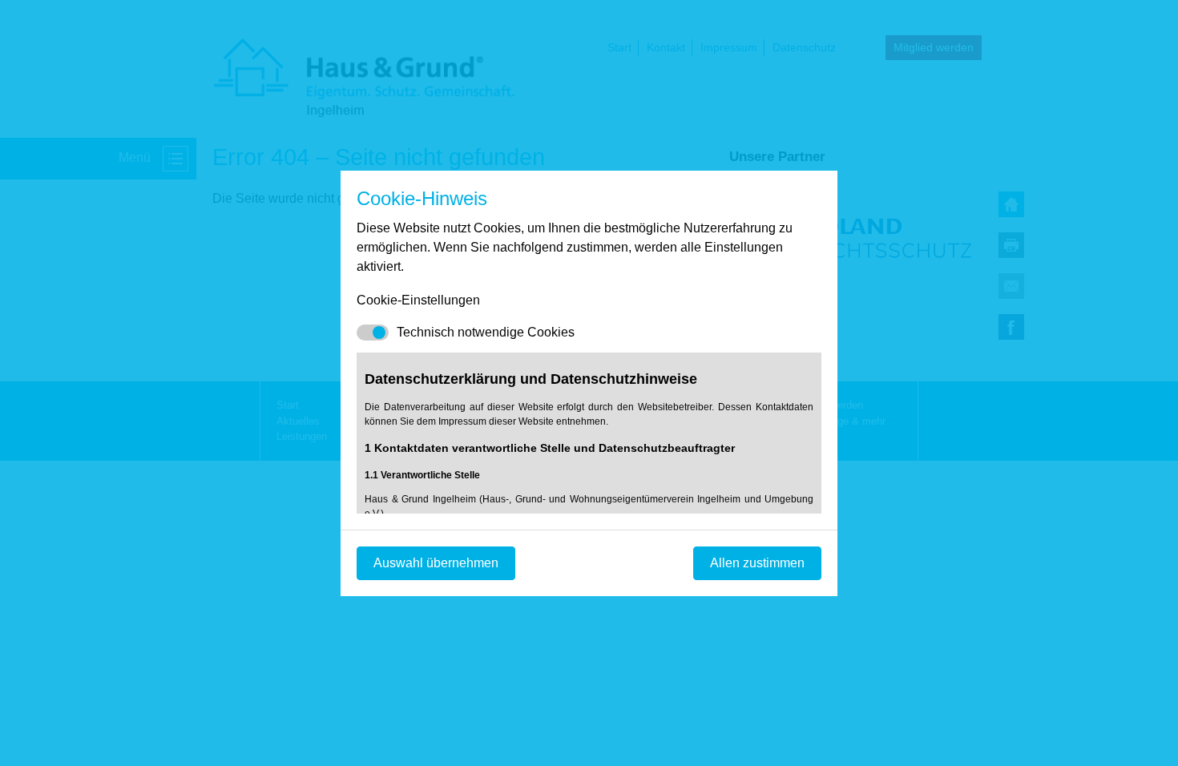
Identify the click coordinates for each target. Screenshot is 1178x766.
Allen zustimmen (757, 563)
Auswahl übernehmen (435, 563)
